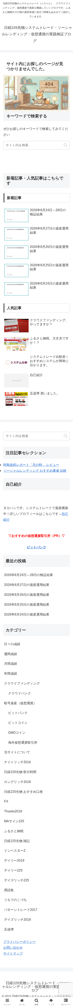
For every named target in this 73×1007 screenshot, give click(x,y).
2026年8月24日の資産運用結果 (26, 614)
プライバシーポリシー (19, 941)
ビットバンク (36, 547)
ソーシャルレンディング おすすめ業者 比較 (35, 470)
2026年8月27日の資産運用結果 (26, 584)
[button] (65, 145)
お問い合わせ (13, 947)
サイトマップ (13, 953)
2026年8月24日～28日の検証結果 (28, 575)
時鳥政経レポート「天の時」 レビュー (31, 464)
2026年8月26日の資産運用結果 (26, 594)
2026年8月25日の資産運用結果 (26, 604)
